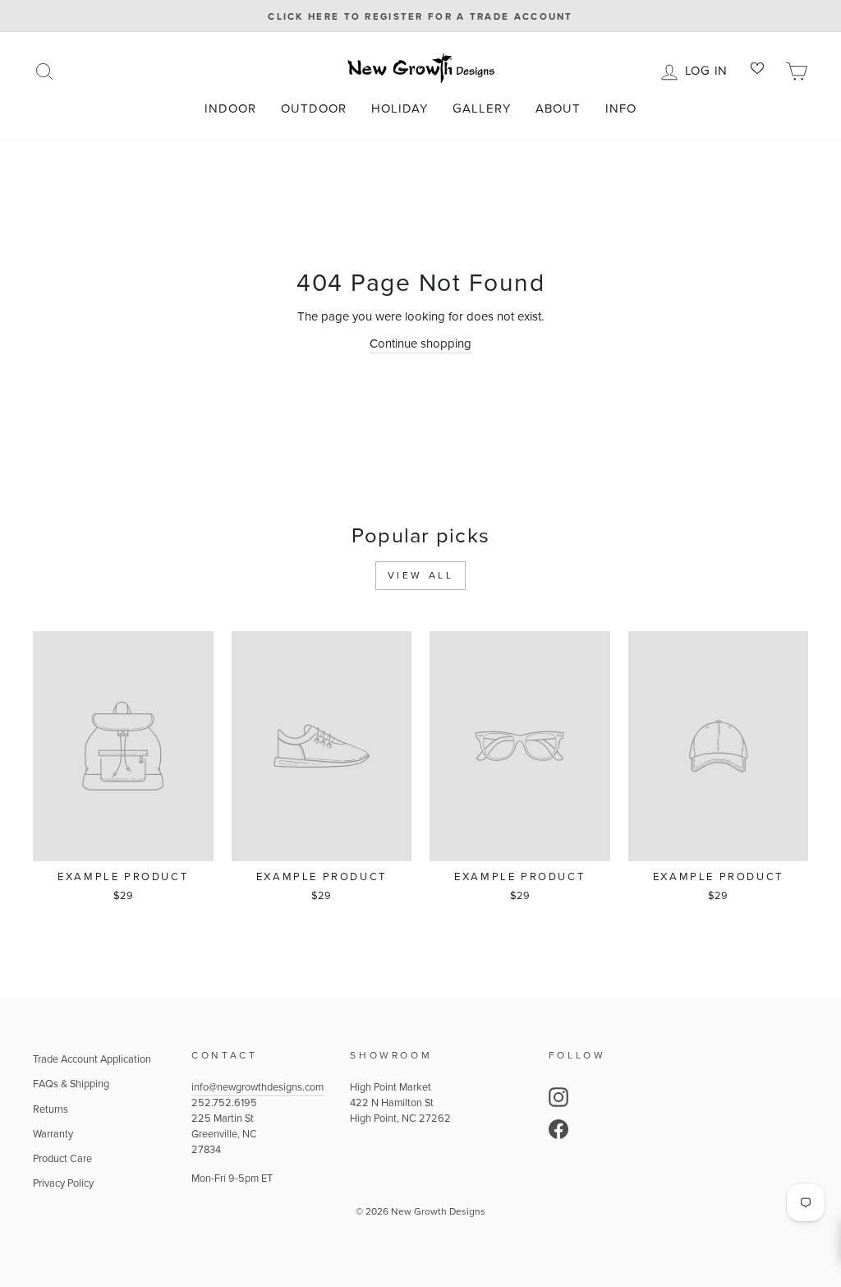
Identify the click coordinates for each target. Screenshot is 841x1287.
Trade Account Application (92, 1059)
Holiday (399, 108)
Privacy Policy (63, 1183)
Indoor (230, 108)
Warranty (53, 1134)
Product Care (62, 1158)
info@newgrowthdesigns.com (257, 1087)
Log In (709, 69)
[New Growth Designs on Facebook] (558, 1129)
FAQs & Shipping (71, 1083)
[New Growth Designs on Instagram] (558, 1097)
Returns (50, 1109)
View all (421, 575)
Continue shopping (420, 343)
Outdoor (314, 108)
